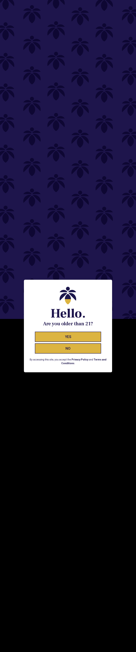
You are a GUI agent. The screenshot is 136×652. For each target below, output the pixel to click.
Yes (68, 337)
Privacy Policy (80, 359)
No (68, 348)
